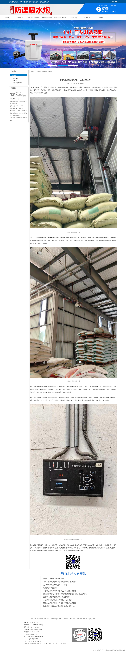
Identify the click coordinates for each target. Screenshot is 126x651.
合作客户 (66, 618)
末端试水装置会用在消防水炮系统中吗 (56, 597)
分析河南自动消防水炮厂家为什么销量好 (57, 600)
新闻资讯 (42, 71)
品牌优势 (53, 618)
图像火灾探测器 (47, 18)
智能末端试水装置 (60, 18)
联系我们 (106, 5)
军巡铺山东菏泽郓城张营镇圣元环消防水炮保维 (59, 591)
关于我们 (99, 5)
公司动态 (15, 78)
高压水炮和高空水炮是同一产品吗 (55, 585)
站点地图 (92, 618)
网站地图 (113, 5)
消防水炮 (20, 18)
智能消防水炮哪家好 (50, 588)
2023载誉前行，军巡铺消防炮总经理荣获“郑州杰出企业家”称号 (65, 594)
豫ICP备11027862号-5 (59, 643)
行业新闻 (15, 80)
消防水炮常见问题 (18, 83)
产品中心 (46, 618)
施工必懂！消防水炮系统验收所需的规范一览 (59, 606)
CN (113, 2)
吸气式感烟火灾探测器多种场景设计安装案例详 (59, 582)
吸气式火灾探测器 (33, 18)
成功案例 (87, 18)
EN (116, 2)
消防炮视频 (73, 18)
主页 (38, 71)
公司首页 (7, 18)
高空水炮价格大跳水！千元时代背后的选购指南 (59, 603)
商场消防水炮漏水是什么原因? (53, 579)
